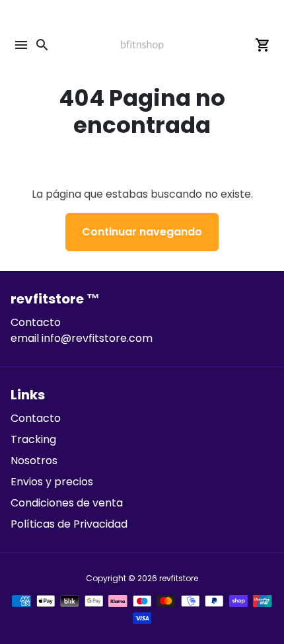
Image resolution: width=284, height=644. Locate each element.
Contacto (36, 418)
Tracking (33, 439)
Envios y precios (52, 481)
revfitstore (178, 578)
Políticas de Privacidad (69, 524)
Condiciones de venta (67, 502)
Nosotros (34, 460)
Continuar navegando (142, 231)
